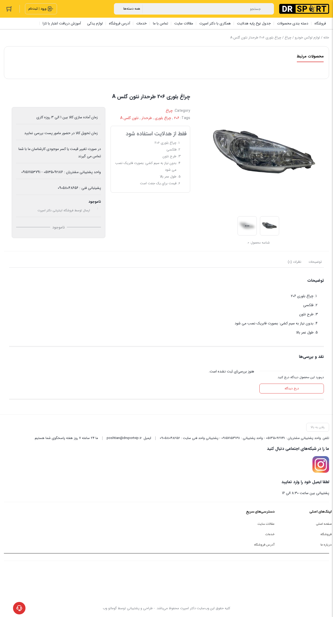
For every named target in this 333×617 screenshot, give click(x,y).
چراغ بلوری (163, 118)
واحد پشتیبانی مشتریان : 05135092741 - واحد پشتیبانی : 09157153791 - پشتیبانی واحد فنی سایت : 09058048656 (240, 438)
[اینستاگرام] (320, 464)
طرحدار (147, 118)
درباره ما (326, 545)
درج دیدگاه (292, 388)
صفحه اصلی (324, 524)
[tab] (315, 262)
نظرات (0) (294, 262)
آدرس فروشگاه (264, 545)
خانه (326, 37)
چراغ (288, 37)
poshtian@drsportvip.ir (124, 438)
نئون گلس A (129, 118)
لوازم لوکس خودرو (307, 37)
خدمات (269, 534)
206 (176, 118)
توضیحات (315, 262)
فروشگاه (326, 534)
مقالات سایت (266, 524)
